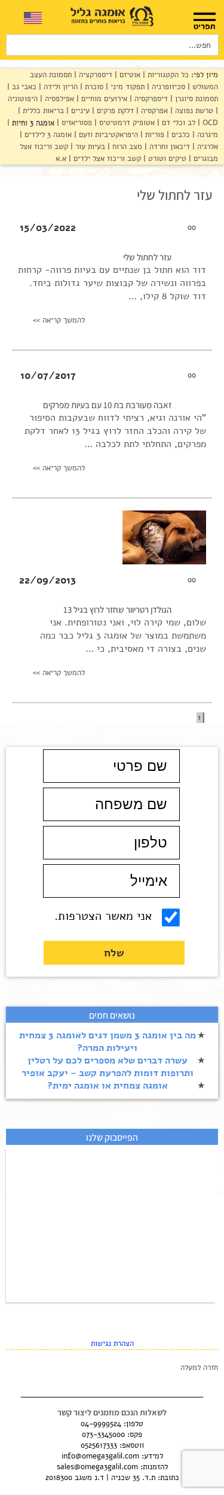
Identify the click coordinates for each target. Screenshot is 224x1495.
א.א (61, 158)
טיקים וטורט (166, 158)
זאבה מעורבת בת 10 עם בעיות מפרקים (107, 405)
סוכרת (92, 86)
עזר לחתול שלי (147, 257)
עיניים (79, 110)
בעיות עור (89, 146)
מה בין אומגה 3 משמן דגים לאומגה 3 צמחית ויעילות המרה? (107, 1042)
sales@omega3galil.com (97, 1466)
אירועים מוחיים (103, 98)
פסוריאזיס (75, 122)
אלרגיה (206, 146)
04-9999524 (101, 1423)
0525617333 (99, 1445)
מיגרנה (206, 134)
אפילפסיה (58, 98)
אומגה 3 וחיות (32, 122)
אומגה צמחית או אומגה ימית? (107, 1085)
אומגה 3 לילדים (47, 134)
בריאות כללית (42, 110)
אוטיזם (128, 74)
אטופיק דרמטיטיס (126, 122)
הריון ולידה (59, 86)
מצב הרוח (126, 146)
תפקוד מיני (126, 86)
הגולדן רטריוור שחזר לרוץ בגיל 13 (117, 609)
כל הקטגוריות (167, 74)
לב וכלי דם (177, 122)
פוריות (153, 134)
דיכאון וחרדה (168, 146)
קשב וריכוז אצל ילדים (106, 158)
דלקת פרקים (114, 110)
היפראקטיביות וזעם (107, 134)
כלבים (179, 134)
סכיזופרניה (167, 86)
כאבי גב (23, 86)
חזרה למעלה (199, 1367)
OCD (209, 122)
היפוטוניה (23, 98)
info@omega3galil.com (100, 1456)
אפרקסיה (153, 110)
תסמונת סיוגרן (195, 98)
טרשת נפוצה (193, 110)
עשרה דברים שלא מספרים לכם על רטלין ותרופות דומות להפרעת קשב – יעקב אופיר (108, 1067)
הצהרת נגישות (112, 1343)
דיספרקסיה (150, 98)
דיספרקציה (94, 74)
